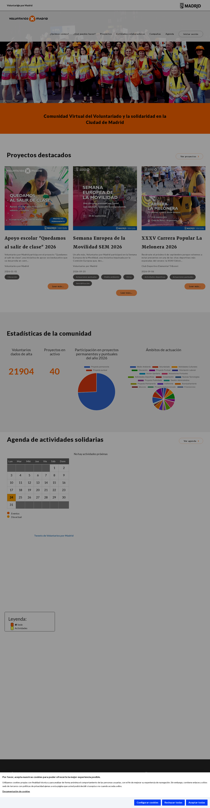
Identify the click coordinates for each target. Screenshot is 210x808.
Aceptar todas (196, 802)
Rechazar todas (173, 802)
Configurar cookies (147, 802)
